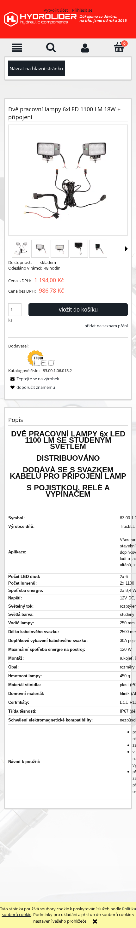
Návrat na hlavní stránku (36, 68)
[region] (67, 856)
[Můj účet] (85, 47)
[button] (17, 47)
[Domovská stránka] (68, 23)
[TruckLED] (41, 357)
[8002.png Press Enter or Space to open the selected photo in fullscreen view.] (68, 180)
